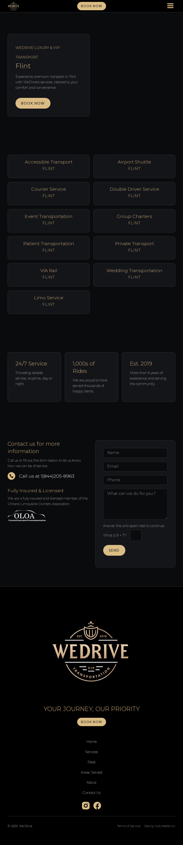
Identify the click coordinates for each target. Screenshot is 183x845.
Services (91, 752)
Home (91, 741)
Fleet (91, 762)
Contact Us (91, 793)
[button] (170, 6)
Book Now (33, 103)
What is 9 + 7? (114, 535)
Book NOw (91, 6)
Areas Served (91, 772)
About (91, 782)
